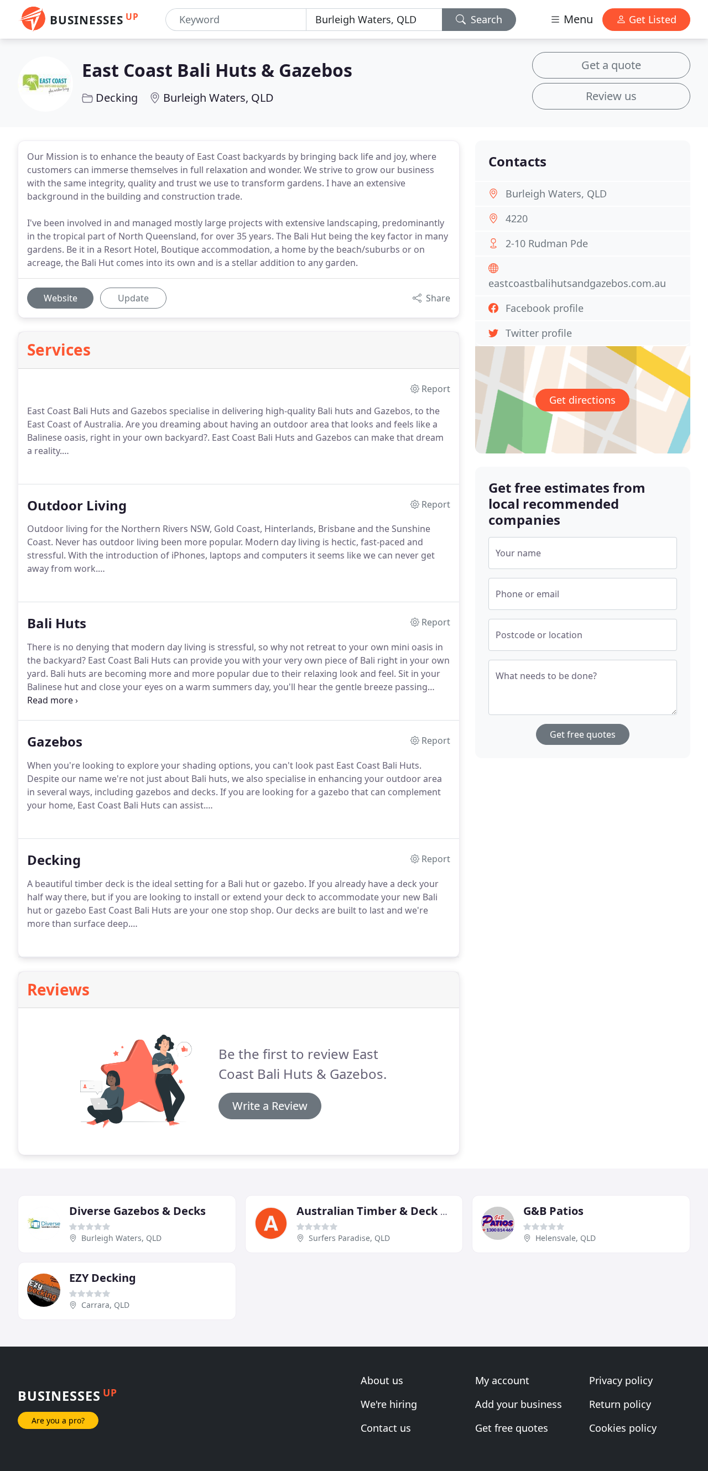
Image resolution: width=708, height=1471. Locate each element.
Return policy (620, 1404)
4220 (517, 218)
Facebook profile (545, 308)
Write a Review (270, 1105)
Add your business (518, 1404)
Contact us (386, 1428)
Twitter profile (539, 333)
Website (60, 298)
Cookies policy (623, 1428)
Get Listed (651, 19)
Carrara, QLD (105, 1305)
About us (382, 1380)
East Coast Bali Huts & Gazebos (217, 70)
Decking (117, 97)
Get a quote (611, 65)
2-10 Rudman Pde (547, 243)
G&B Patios (553, 1210)
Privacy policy (621, 1380)
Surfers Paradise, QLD (349, 1238)
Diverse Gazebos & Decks (137, 1210)
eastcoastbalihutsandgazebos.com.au (577, 283)
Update (133, 298)
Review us (611, 95)
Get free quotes (583, 734)
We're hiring (389, 1404)
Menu (577, 19)
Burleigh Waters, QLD (218, 97)
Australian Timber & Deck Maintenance (404, 1210)
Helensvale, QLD (565, 1238)
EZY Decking (102, 1277)
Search (485, 19)
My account (502, 1380)
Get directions (582, 399)
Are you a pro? (58, 1420)
